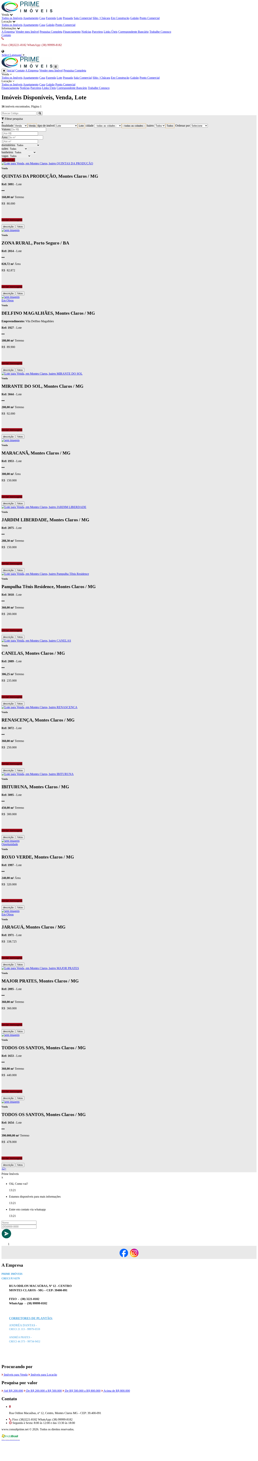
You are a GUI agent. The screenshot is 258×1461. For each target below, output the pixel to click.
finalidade (7, 125)
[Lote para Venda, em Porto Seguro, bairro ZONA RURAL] (10, 230)
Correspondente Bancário (133, 31)
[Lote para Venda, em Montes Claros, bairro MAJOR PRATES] (40, 968)
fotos (20, 226)
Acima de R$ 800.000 (116, 1390)
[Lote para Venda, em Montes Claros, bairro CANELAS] (36, 640)
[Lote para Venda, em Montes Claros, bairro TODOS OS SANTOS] (10, 1035)
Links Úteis (110, 31)
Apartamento (31, 18)
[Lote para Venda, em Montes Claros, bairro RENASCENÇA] (39, 707)
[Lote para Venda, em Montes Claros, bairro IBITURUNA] (38, 774)
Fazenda (51, 18)
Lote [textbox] (81, 125)
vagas (5, 155)
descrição (8, 226)
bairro (150, 125)
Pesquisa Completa (51, 31)
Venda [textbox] (32, 125)
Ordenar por (182, 125)
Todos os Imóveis (12, 18)
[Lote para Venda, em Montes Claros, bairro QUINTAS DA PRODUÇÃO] (47, 163)
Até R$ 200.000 (13, 1390)
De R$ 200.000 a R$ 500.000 (43, 1390)
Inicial (11, 70)
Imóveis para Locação (43, 1374)
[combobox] (32, 125)
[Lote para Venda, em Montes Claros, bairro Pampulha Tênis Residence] (45, 573)
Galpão (134, 18)
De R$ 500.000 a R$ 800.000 (82, 1390)
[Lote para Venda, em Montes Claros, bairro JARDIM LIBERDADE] (44, 507)
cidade (89, 125)
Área (4, 137)
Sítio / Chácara (101, 18)
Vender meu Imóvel (27, 31)
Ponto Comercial (150, 18)
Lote (59, 18)
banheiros (7, 152)
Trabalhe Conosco (160, 31)
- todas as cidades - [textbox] (134, 125)
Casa (42, 18)
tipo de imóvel (46, 125)
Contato (6, 35)
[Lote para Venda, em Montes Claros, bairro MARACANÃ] (10, 440)
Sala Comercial (83, 18)
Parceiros (97, 31)
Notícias (86, 31)
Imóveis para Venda (15, 1374)
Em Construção (120, 18)
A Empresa (8, 31)
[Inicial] (27, 11)
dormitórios (8, 145)
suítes (5, 148)
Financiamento (72, 31)
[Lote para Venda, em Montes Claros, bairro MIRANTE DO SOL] (42, 373)
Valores (6, 129)
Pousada (68, 18)
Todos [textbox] (170, 125)
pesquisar (8, 159)
